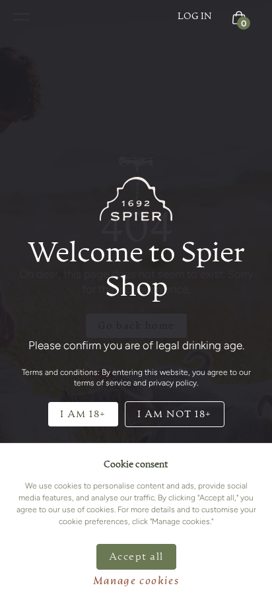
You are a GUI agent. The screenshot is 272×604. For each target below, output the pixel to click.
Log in (195, 16)
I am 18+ (83, 414)
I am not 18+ (174, 414)
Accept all (136, 557)
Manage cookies (136, 581)
